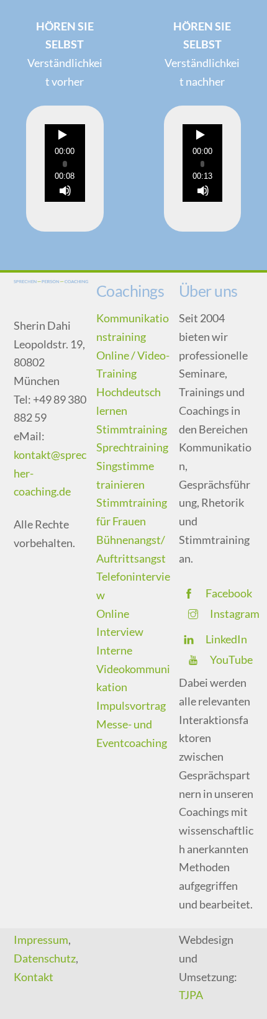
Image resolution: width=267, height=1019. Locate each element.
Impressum (41, 939)
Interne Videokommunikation (133, 668)
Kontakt (33, 977)
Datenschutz (45, 958)
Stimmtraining (131, 429)
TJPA (191, 995)
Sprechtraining (132, 447)
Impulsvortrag (131, 705)
